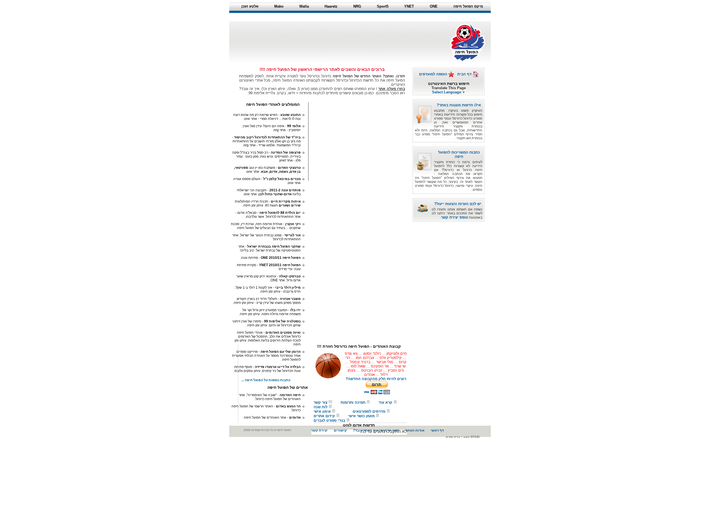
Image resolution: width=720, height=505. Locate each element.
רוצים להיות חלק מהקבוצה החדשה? (376, 379)
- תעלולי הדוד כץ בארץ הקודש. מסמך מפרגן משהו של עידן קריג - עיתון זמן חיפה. (267, 301)
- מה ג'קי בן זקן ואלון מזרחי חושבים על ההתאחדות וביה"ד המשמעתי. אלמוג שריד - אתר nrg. (266, 141)
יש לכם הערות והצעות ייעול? (457, 204)
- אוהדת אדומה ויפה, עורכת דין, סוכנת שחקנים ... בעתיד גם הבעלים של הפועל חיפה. (266, 226)
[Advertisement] (337, 34)
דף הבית (465, 74)
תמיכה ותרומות (353, 402)
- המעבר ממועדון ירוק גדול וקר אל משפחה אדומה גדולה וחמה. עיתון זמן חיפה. (270, 312)
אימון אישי (322, 411)
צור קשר (320, 402)
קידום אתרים (324, 416)
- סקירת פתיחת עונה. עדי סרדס (269, 267)
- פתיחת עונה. (270, 258)
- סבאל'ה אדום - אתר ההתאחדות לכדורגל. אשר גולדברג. (268, 215)
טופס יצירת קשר (454, 217)
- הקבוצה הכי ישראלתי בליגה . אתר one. (269, 192)
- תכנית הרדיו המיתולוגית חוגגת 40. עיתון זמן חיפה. (268, 203)
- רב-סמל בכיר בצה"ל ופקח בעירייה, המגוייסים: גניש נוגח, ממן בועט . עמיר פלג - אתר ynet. (266, 156)
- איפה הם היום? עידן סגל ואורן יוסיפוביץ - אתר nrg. (272, 128)
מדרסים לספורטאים (369, 411)
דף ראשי (437, 430)
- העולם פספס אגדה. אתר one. (267, 181)
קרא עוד (385, 402)
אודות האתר (415, 430)
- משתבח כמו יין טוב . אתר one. (267, 170)
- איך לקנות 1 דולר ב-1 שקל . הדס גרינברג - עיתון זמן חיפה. (267, 289)
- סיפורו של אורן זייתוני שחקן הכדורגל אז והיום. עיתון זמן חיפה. (266, 323)
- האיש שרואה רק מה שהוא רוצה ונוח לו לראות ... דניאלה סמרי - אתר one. (267, 117)
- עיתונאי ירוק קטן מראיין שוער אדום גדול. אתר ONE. (268, 278)
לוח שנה (320, 407)
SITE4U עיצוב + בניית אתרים (463, 437)
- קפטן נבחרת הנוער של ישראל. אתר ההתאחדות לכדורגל (266, 237)
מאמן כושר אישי (361, 416)
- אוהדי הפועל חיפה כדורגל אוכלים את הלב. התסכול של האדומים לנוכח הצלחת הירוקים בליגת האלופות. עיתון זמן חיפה (268, 338)
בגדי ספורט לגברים (329, 420)
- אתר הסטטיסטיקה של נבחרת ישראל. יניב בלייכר (269, 248)
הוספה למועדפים (433, 74)
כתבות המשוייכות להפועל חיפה (459, 154)
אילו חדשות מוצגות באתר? (459, 105)
